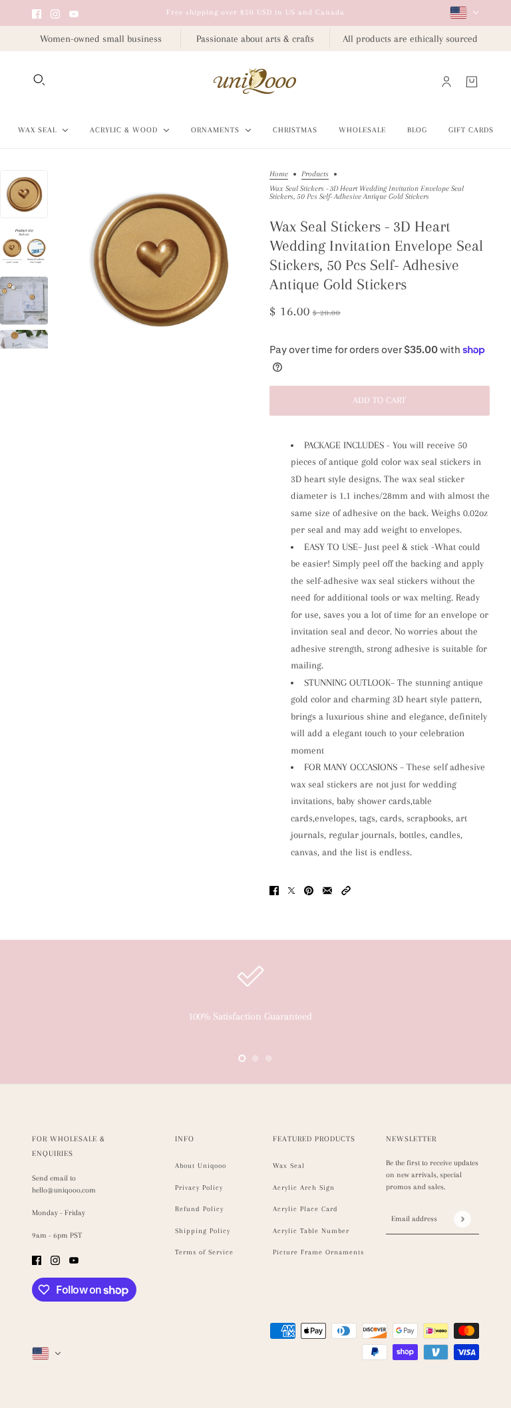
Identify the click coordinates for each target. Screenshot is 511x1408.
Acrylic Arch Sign (304, 1187)
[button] (346, 890)
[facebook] (37, 13)
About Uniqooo (200, 1165)
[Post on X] (291, 890)
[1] (255, 1058)
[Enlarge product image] (158, 259)
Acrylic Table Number (311, 1230)
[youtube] (74, 13)
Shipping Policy (202, 1230)
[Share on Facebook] (274, 890)
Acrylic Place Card (305, 1208)
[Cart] (471, 81)
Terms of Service (204, 1252)
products (315, 174)
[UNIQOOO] (255, 82)
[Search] (39, 79)
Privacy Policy (199, 1187)
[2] (269, 1058)
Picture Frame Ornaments (318, 1252)
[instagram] (55, 13)
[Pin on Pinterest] (309, 890)
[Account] (446, 81)
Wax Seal (289, 1165)
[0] (242, 1058)
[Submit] (462, 1219)
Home (278, 174)
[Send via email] (327, 890)
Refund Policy (199, 1208)
